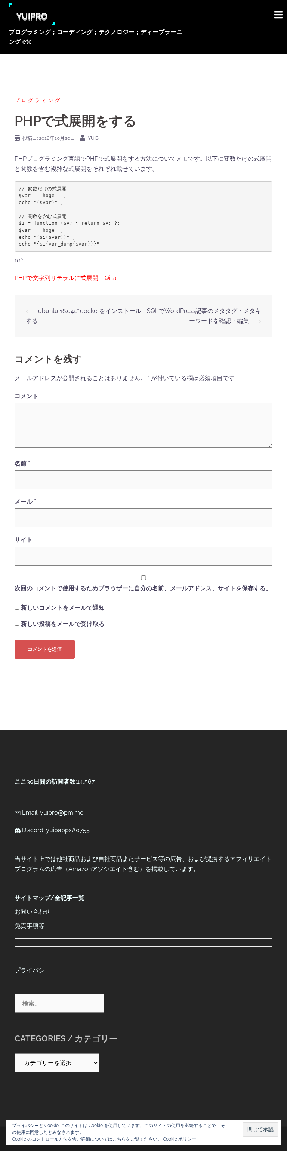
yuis (93, 138)
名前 (22, 463)
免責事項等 (29, 925)
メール (25, 501)
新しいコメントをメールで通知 (63, 607)
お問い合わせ (32, 911)
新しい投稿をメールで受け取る (63, 623)
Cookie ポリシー (179, 1139)
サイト (24, 539)
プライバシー (32, 970)
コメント (26, 396)
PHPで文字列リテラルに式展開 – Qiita (66, 277)
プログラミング (38, 100)
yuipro (31, 14)
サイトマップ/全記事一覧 (49, 897)
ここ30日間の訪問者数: (46, 781)
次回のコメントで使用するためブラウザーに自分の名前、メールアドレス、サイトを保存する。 (143, 588)
